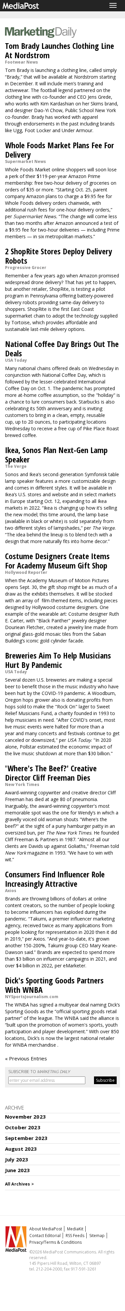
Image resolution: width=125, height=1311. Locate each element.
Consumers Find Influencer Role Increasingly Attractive (55, 879)
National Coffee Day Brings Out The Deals (62, 348)
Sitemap (97, 1235)
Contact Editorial (45, 1235)
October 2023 (22, 1127)
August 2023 (21, 1148)
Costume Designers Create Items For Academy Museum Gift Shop (57, 560)
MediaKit (75, 1229)
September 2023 (26, 1138)
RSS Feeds (75, 1235)
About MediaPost (45, 1229)
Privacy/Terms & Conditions (55, 1242)
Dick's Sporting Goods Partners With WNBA (54, 985)
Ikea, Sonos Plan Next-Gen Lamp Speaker (56, 454)
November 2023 (25, 1116)
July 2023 (16, 1159)
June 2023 (17, 1170)
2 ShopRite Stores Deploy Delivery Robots (58, 256)
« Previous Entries (26, 1058)
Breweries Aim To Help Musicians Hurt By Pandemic (58, 660)
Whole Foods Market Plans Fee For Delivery (59, 150)
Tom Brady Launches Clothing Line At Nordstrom (59, 50)
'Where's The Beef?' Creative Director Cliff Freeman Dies (51, 773)
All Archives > (19, 1184)
